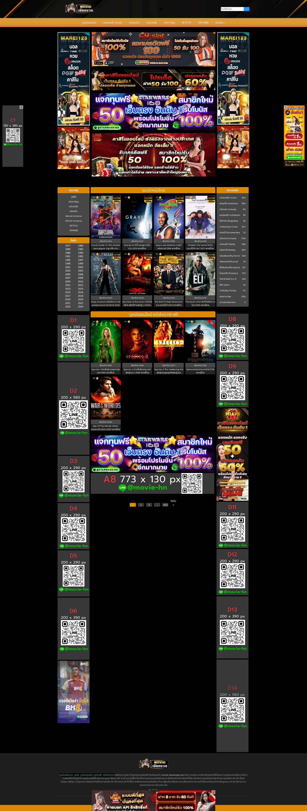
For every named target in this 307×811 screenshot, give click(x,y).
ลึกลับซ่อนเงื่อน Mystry (230, 267)
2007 (67, 278)
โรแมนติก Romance (229, 273)
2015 (67, 292)
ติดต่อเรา (220, 22)
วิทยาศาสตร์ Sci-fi (228, 279)
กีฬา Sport (224, 285)
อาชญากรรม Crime (229, 226)
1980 (80, 245)
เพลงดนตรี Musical (229, 261)
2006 (80, 274)
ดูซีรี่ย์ (73, 197)
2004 (80, 270)
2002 (80, 267)
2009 (67, 281)
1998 (67, 263)
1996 (172, 241)
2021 (67, 303)
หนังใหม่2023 (109, 775)
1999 (80, 263)
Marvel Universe (74, 216)
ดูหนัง (76, 775)
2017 (67, 296)
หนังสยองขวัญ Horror (230, 256)
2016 (80, 292)
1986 (67, 252)
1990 (80, 252)
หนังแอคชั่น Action (112, 22)
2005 (67, 274)
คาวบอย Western (228, 302)
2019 (67, 299)
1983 (67, 249)
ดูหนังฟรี (98, 775)
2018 (80, 296)
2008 (80, 278)
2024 (80, 306)
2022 (80, 303)
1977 (67, 245)
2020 (80, 299)
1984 (80, 249)
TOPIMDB (73, 230)
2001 (67, 267)
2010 (80, 281)
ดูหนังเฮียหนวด (66, 775)
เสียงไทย (104, 241)
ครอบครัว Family (227, 244)
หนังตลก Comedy (228, 209)
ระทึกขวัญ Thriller (228, 290)
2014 (80, 288)
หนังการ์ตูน (169, 22)
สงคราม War (225, 296)
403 (165, 505)
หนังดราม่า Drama (228, 238)
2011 (67, 285)
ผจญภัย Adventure (229, 203)
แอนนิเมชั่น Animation (230, 215)
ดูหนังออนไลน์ (89, 22)
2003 (67, 270)
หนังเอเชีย (152, 22)
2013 (67, 288)
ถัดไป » (173, 503)
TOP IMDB (203, 22)
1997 (80, 260)
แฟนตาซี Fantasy (228, 250)
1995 (67, 260)
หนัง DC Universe (73, 221)
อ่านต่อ (155, 790)
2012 (80, 285)
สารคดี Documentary (230, 232)
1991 (67, 256)
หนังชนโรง (134, 22)
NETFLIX (186, 22)
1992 (80, 256)
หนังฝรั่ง (74, 211)
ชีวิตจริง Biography (229, 221)
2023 (67, 306)
